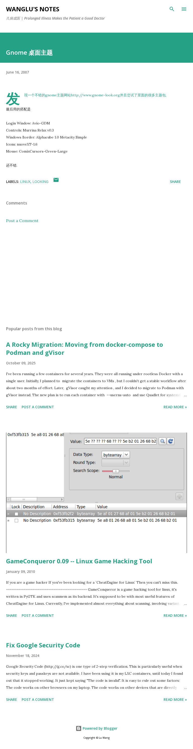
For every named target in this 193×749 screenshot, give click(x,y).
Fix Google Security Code (43, 645)
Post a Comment (22, 220)
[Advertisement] (96, 275)
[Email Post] (56, 181)
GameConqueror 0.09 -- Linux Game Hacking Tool (79, 561)
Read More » (175, 406)
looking (40, 181)
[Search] (172, 9)
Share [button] (175, 181)
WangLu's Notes (32, 9)
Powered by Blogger (99, 728)
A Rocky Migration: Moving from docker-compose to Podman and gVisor (84, 348)
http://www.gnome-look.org (95, 95)
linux (25, 181)
